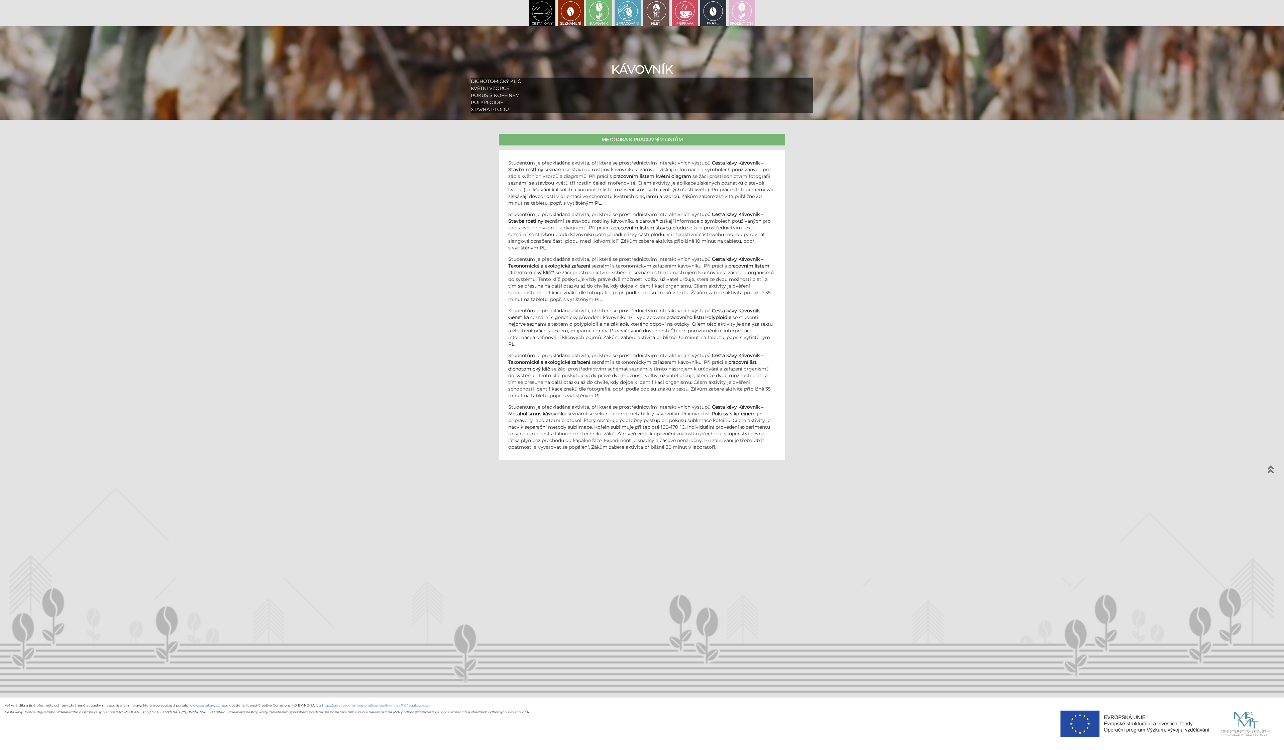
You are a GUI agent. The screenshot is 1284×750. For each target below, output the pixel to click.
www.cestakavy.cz (204, 705)
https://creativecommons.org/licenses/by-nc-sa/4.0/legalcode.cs (375, 705)
